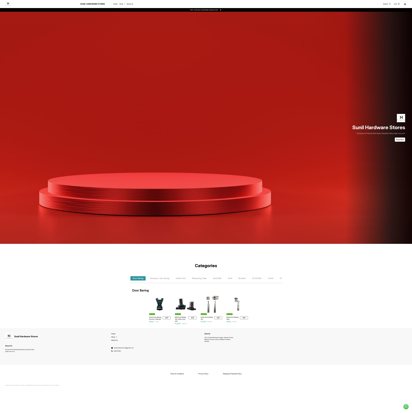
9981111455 (117, 351)
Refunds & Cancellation (42, 385)
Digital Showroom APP (27, 385)
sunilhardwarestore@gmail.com (124, 348)
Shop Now (400, 139)
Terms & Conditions (54, 385)
